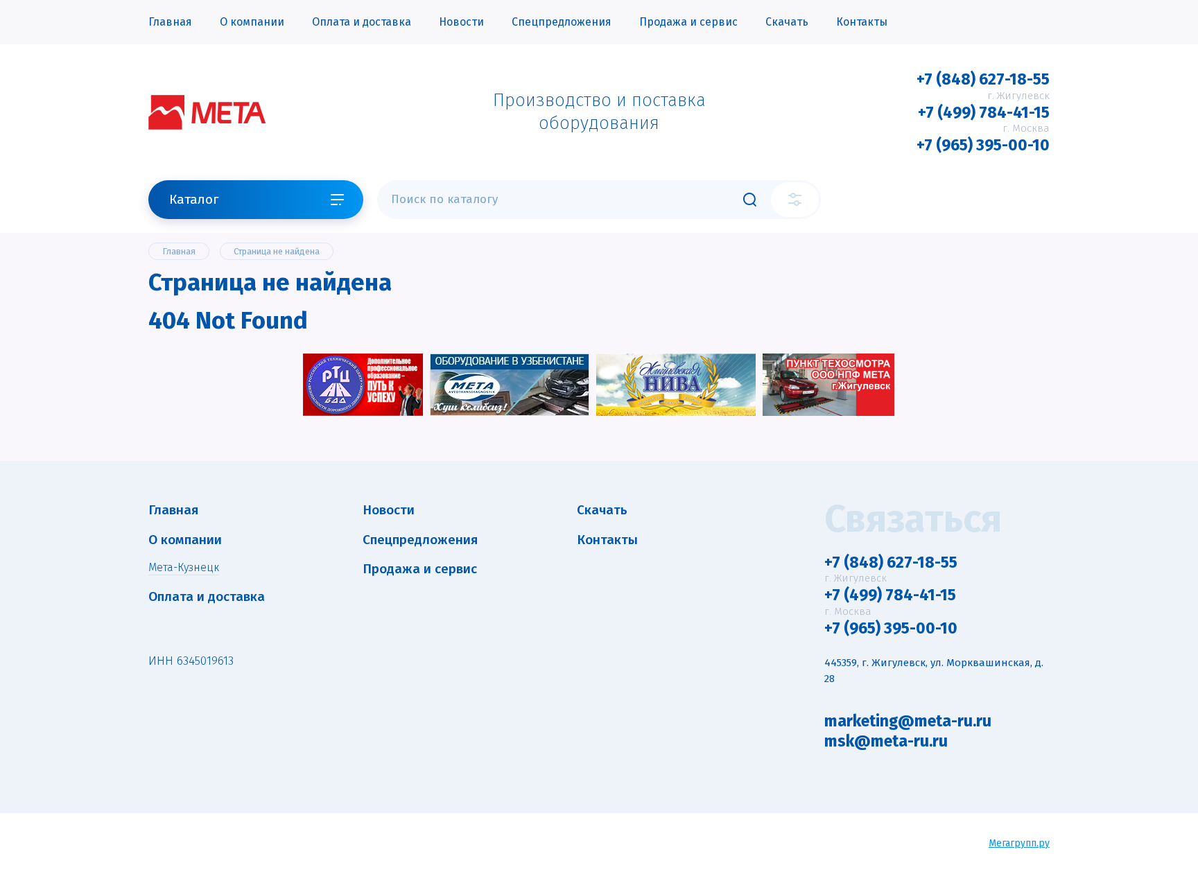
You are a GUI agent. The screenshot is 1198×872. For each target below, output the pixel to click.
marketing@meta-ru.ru (907, 721)
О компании (252, 21)
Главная (170, 21)
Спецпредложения (561, 21)
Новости (461, 21)
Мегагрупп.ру (1019, 843)
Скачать (786, 21)
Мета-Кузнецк (183, 567)
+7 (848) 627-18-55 (983, 79)
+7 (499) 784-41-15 (984, 112)
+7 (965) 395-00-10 (983, 145)
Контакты (861, 21)
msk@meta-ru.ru (886, 741)
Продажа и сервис (688, 21)
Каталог (193, 199)
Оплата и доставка (361, 21)
